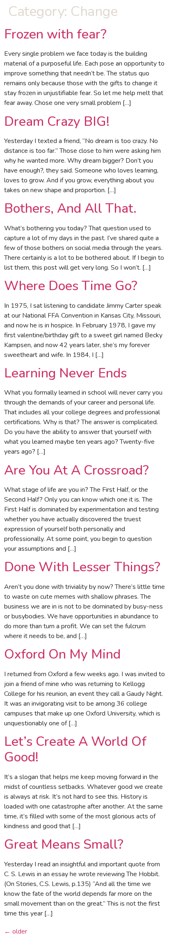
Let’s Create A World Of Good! (75, 749)
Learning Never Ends (65, 373)
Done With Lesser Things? (82, 567)
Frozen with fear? (55, 34)
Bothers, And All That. (70, 208)
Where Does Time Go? (70, 286)
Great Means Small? (63, 844)
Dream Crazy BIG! (57, 121)
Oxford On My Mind (62, 654)
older (15, 931)
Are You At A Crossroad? (76, 470)
